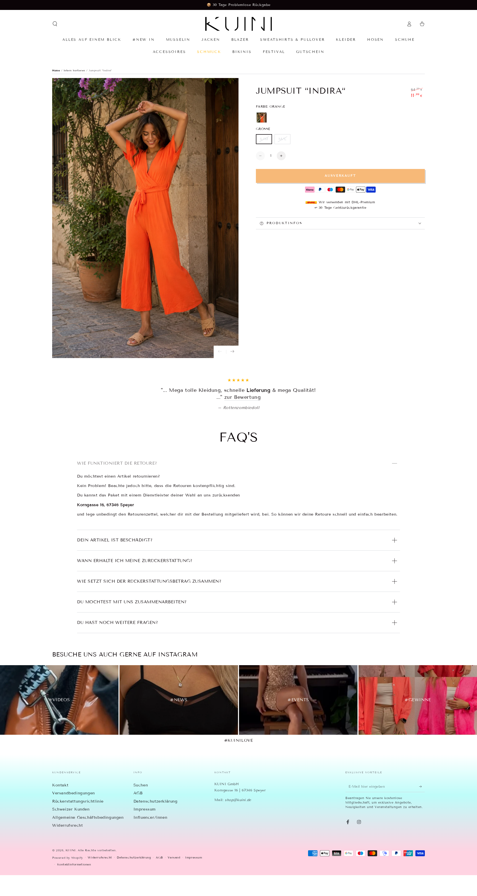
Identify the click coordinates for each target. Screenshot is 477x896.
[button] (54, 23)
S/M (266, 140)
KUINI (71, 871)
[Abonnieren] (422, 807)
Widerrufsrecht (67, 846)
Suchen (140, 806)
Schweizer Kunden (71, 830)
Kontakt (60, 806)
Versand (174, 878)
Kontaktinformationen (74, 885)
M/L (284, 140)
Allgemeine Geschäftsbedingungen (88, 838)
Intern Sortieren (75, 70)
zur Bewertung (274, 418)
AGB (138, 814)
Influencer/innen (150, 838)
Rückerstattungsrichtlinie (78, 822)
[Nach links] (220, 352)
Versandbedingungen (73, 814)
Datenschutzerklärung (155, 822)
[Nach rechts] (232, 352)
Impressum (144, 830)
